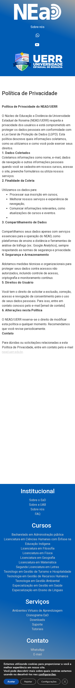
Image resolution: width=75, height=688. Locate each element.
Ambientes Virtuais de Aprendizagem (37, 610)
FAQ (37, 514)
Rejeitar (28, 681)
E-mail (37, 654)
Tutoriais (37, 629)
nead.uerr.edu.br (12, 352)
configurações (47, 674)
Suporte (37, 624)
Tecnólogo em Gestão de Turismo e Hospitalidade (37, 571)
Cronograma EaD (37, 615)
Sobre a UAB (37, 505)
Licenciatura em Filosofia (37, 548)
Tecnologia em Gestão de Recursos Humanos (37, 576)
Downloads (37, 620)
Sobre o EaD (37, 500)
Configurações (49, 681)
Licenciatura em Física (37, 553)
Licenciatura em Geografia (37, 558)
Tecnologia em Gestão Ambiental (37, 581)
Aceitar (11, 681)
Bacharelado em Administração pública (37, 534)
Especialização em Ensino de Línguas (37, 590)
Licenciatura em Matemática (37, 562)
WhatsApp (37, 650)
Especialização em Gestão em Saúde (37, 585)
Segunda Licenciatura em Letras (37, 567)
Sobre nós (37, 509)
